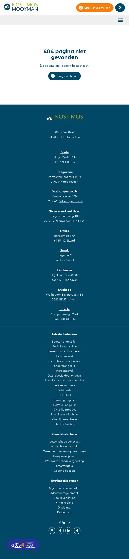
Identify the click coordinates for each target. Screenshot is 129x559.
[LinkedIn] (68, 530)
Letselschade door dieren (64, 351)
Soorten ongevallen (64, 341)
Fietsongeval (64, 370)
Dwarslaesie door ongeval (64, 375)
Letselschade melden (97, 7)
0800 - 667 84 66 (65, 132)
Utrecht (64, 309)
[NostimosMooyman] (21, 10)
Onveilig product (65, 409)
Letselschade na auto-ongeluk (64, 380)
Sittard (64, 230)
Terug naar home (66, 76)
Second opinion (64, 470)
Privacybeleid (64, 502)
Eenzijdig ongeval (64, 400)
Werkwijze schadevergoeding (64, 461)
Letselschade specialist (65, 446)
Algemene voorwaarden (64, 488)
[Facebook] (60, 530)
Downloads (64, 512)
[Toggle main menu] (121, 20)
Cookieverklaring (64, 497)
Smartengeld (64, 465)
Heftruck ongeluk (64, 404)
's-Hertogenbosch (64, 191)
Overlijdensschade (64, 419)
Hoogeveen (64, 172)
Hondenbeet (64, 356)
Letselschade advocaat (64, 441)
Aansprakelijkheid (64, 456)
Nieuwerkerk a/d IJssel (64, 211)
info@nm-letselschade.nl (64, 137)
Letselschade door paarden (64, 361)
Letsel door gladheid (64, 414)
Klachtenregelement (64, 493)
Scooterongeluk (64, 365)
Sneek (64, 250)
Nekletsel (64, 395)
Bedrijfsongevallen (64, 346)
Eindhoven (64, 270)
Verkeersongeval (65, 385)
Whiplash (64, 390)
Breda (64, 152)
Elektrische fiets (64, 424)
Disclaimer (64, 507)
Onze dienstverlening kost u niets (64, 451)
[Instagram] (52, 530)
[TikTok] (77, 530)
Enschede (64, 289)
